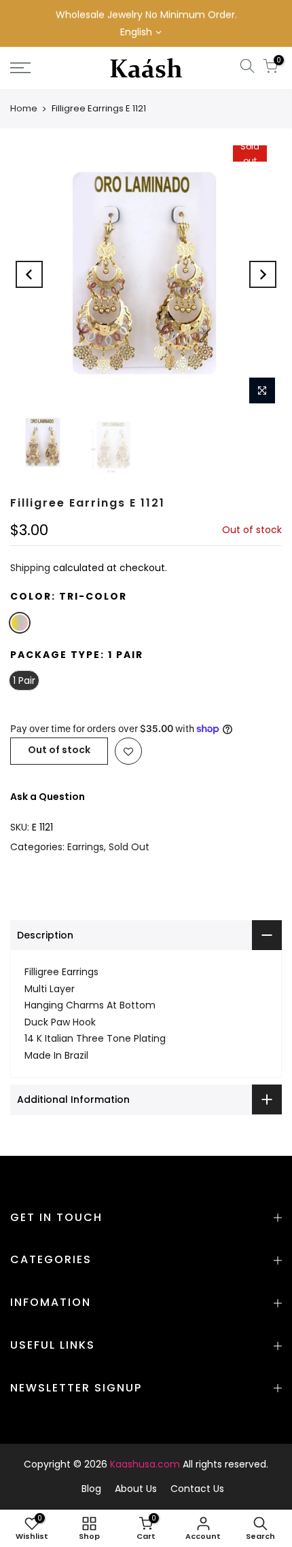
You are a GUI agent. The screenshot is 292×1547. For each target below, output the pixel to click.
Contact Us (197, 1488)
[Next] (262, 274)
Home (23, 108)
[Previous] (29, 274)
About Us (136, 1488)
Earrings (85, 847)
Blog (91, 1488)
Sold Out (129, 847)
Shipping (30, 568)
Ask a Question (47, 796)
